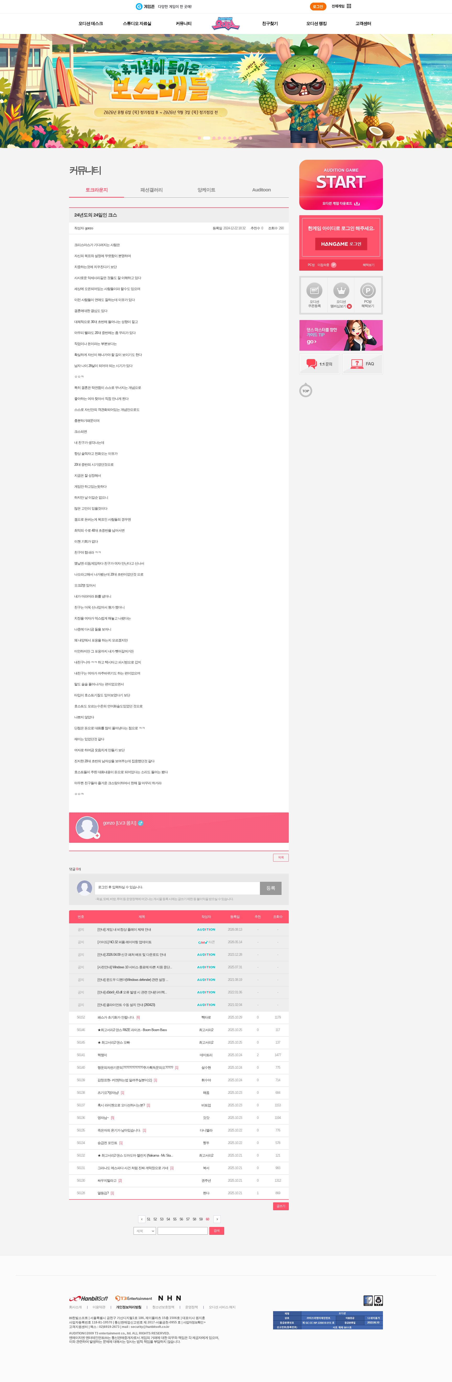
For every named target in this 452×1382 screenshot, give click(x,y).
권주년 (206, 1180)
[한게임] (114, 6)
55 (174, 1219)
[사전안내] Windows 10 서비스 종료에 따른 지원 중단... (135, 967)
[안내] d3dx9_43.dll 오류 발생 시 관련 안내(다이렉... (132, 992)
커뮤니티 (183, 23)
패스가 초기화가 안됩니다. (119, 1017)
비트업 (206, 1105)
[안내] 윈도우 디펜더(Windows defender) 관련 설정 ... (133, 980)
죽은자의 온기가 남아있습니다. (122, 1130)
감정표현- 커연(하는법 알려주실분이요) (127, 1080)
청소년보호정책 (163, 1307)
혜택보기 (368, 265)
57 (187, 1219)
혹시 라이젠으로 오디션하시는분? (124, 1105)
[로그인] (318, 6)
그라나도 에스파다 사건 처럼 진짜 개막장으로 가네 (135, 1168)
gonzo (89, 228)
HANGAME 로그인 (341, 244)
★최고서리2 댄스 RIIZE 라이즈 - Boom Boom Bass (132, 1030)
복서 (206, 1168)
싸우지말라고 (110, 1180)
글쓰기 (280, 1206)
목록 (281, 857)
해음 (206, 1093)
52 (155, 1219)
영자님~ (106, 1118)
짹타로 (206, 1017)
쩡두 (206, 1143)
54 (168, 1219)
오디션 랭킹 (316, 23)
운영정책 (191, 1307)
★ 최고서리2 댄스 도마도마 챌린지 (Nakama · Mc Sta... (135, 1155)
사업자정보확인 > (194, 1322)
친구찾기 (270, 23)
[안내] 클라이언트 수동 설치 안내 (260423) (126, 1005)
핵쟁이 (102, 1055)
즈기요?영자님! (111, 1093)
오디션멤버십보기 (338, 304)
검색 (216, 1230)
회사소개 (75, 1307)
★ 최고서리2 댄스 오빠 (114, 1042)
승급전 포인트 (110, 1143)
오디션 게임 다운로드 (341, 203)
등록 (270, 888)
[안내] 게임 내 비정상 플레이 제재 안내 (124, 929)
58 (194, 1219)
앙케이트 (206, 189)
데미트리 (206, 1055)
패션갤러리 (151, 189)
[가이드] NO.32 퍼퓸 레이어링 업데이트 (124, 942)
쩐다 (206, 1193)
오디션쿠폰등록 (314, 304)
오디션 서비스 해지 (222, 1307)
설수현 (206, 1068)
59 (200, 1219)
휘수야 (206, 1080)
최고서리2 (206, 1030)
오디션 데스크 (90, 23)
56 (181, 1219)
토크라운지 (97, 189)
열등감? (106, 1193)
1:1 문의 (319, 364)
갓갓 (206, 1118)
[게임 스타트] (341, 178)
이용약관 (99, 1307)
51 (148, 1219)
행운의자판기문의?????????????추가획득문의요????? (138, 1068)
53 (161, 1219)
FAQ (362, 364)
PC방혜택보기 (367, 304)
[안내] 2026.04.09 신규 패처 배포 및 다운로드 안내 (132, 955)
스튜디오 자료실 (137, 23)
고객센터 (363, 23)
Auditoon (261, 189)
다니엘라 (206, 1130)
